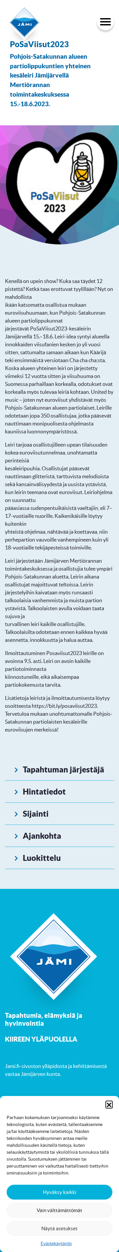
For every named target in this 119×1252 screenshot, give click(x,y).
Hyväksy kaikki (59, 1192)
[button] (109, 1104)
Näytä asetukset (59, 1228)
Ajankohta (42, 835)
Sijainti (36, 813)
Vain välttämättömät (59, 1210)
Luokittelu (42, 857)
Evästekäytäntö (56, 1243)
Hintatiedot (44, 791)
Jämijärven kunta (40, 1074)
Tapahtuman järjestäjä (63, 769)
